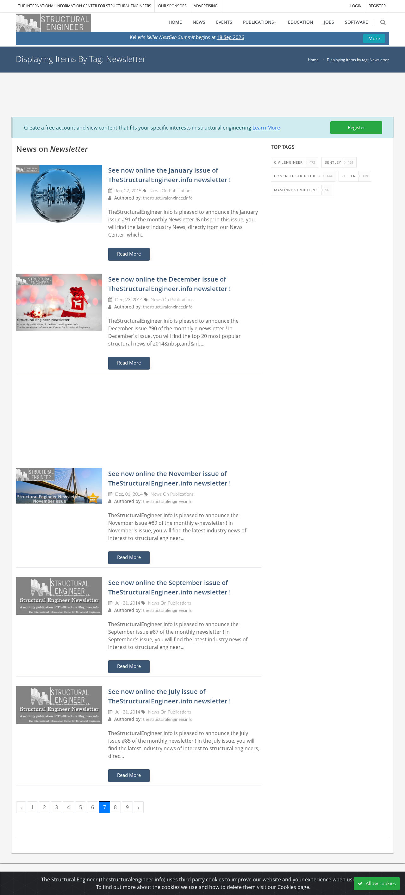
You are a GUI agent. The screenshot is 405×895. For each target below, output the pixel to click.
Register (356, 127)
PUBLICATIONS (258, 22)
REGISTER (377, 6)
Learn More (266, 127)
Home (313, 59)
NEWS (199, 22)
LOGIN (356, 6)
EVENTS (224, 22)
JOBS (329, 22)
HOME (175, 22)
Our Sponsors (172, 6)
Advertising (206, 6)
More (374, 38)
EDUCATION (300, 22)
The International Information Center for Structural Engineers (84, 6)
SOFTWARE (356, 22)
